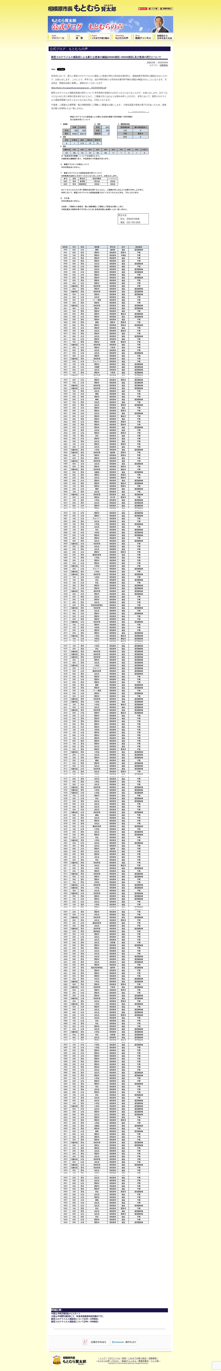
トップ (103, 1358)
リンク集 (155, 1361)
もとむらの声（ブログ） (108, 1361)
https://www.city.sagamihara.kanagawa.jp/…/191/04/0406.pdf (78, 88)
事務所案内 (143, 1361)
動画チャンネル (129, 1361)
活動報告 (164, 65)
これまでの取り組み (137, 1358)
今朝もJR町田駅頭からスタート (65, 1313)
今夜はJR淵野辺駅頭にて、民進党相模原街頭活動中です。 (78, 1316)
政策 (124, 1358)
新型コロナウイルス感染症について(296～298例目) (74, 1322)
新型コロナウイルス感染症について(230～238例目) (74, 1319)
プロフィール (114, 1358)
